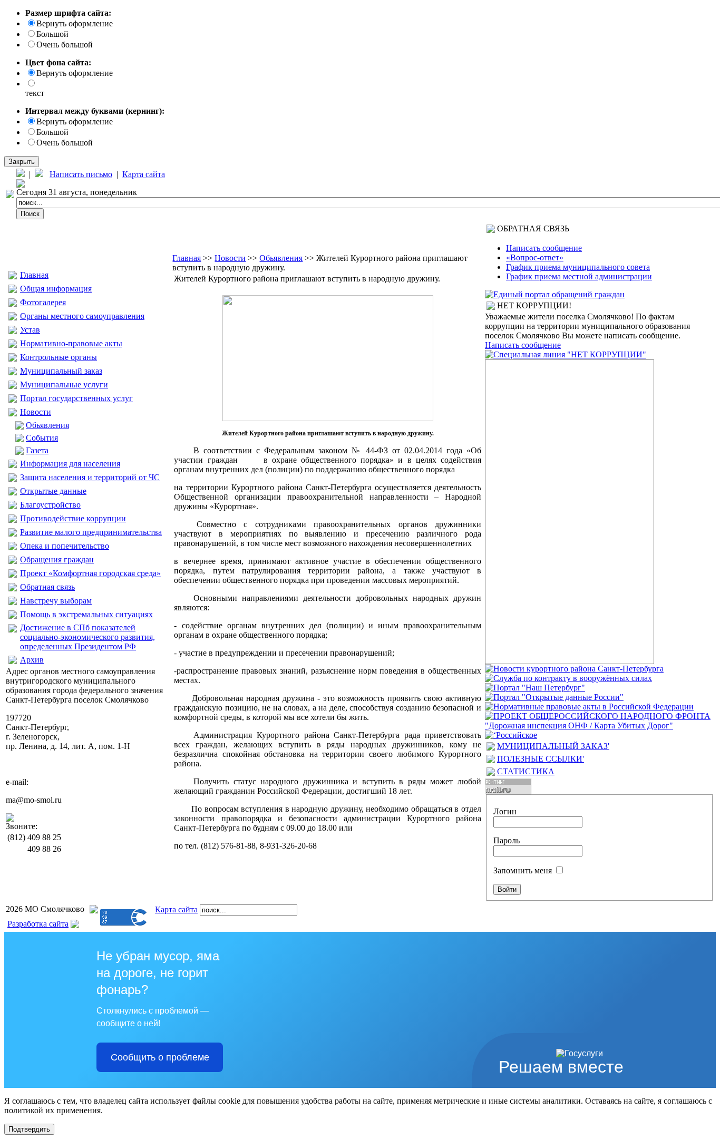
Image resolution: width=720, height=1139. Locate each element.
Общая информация (56, 288)
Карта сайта (143, 174)
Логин (505, 811)
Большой (52, 34)
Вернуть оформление (74, 23)
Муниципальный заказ (61, 370)
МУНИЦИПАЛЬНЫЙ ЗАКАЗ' (553, 746)
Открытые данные (53, 490)
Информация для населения (70, 463)
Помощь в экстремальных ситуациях (86, 614)
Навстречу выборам (56, 600)
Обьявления (47, 425)
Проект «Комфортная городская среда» (90, 573)
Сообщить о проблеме (160, 1057)
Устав (30, 329)
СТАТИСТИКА (525, 771)
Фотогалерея (43, 302)
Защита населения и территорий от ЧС (90, 477)
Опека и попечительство (64, 545)
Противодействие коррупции (73, 518)
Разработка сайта (38, 923)
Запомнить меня (522, 870)
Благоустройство (50, 504)
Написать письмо (81, 174)
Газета (37, 450)
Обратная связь (47, 586)
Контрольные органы (58, 357)
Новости (35, 411)
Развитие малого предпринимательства (91, 532)
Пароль (506, 840)
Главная (34, 274)
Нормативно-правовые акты (71, 343)
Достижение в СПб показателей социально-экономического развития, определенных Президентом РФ (87, 637)
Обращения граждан (57, 559)
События (42, 437)
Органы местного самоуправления (82, 315)
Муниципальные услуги (64, 384)
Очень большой (64, 44)
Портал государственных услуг (76, 398)
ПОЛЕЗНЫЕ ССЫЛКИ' (540, 758)
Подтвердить (29, 1129)
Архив (32, 659)
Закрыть (21, 162)
